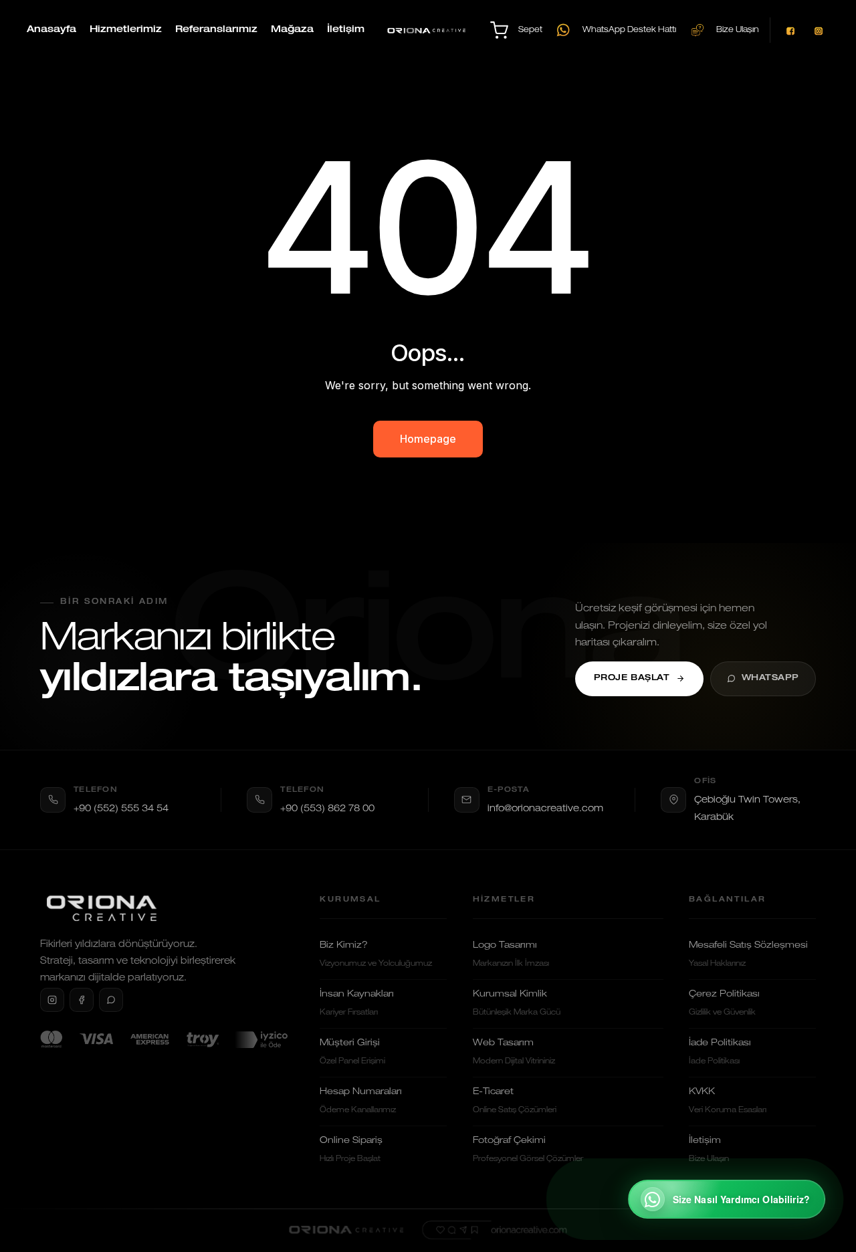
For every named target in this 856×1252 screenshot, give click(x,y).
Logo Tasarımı (511, 954)
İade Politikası (720, 1052)
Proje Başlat (632, 678)
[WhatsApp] (111, 1000)
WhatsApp (771, 678)
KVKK (727, 1100)
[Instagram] (52, 1000)
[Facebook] (82, 1000)
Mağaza (292, 30)
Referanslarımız (216, 30)
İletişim (345, 30)
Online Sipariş (351, 1149)
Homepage (428, 438)
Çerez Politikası (724, 1003)
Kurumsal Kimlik (516, 1003)
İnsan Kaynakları (357, 1003)
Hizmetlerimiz (126, 30)
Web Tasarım (514, 1052)
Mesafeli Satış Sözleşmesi (748, 954)
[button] (726, 1199)
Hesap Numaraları (361, 1100)
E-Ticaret (514, 1100)
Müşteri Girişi (352, 1052)
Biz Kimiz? (376, 954)
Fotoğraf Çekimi (528, 1149)
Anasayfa (51, 30)
